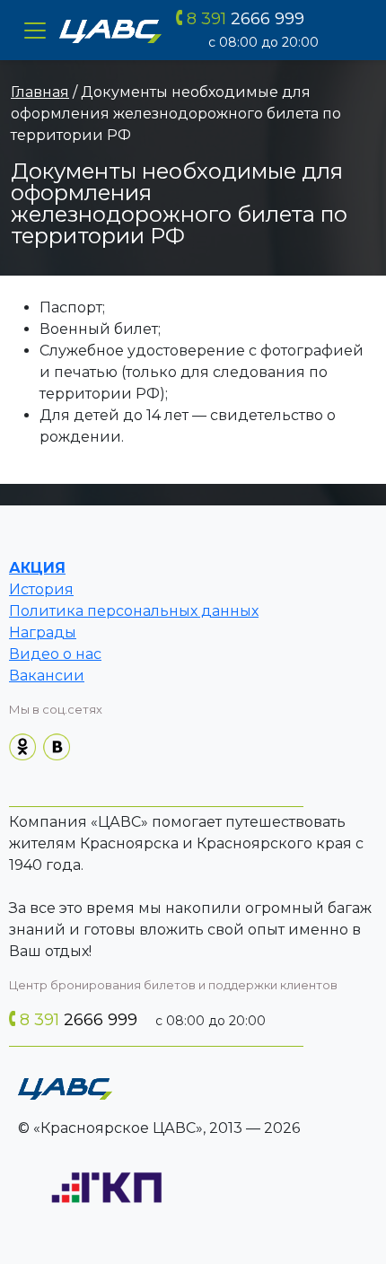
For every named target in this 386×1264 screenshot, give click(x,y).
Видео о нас (55, 654)
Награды (42, 632)
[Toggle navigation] (35, 30)
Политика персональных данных (134, 610)
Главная (40, 92)
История (41, 589)
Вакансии (46, 675)
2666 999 (245, 19)
